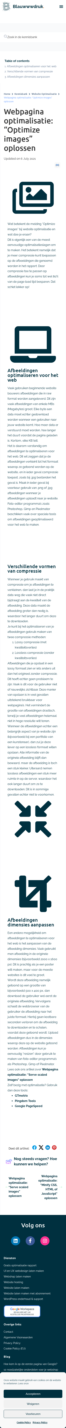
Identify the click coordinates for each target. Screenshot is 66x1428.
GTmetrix (21, 1095)
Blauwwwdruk (28, 6)
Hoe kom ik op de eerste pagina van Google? (30, 1364)
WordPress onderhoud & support (23, 1299)
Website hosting (13, 1282)
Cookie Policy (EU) (15, 1348)
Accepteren (33, 1394)
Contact (8, 1331)
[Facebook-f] (30, 1240)
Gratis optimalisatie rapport (20, 1265)
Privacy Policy (40, 1422)
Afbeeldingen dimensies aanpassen (28, 76)
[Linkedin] (15, 1240)
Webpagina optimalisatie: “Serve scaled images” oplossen (33, 1075)
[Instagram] (45, 1240)
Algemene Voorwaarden (18, 1337)
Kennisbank (20, 94)
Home (7, 94)
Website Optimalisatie (44, 94)
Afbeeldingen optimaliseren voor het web (31, 66)
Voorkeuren (33, 1414)
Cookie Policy (24, 1422)
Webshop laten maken (17, 1276)
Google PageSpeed (28, 1106)
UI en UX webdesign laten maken (24, 1270)
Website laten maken (16, 1287)
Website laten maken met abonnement (27, 1293)
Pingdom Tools (25, 1101)
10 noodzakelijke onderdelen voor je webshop (31, 1369)
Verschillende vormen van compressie (30, 71)
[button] (61, 6)
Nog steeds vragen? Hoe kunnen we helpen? (35, 1161)
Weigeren (33, 1404)
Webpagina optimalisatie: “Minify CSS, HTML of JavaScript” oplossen (47, 1187)
